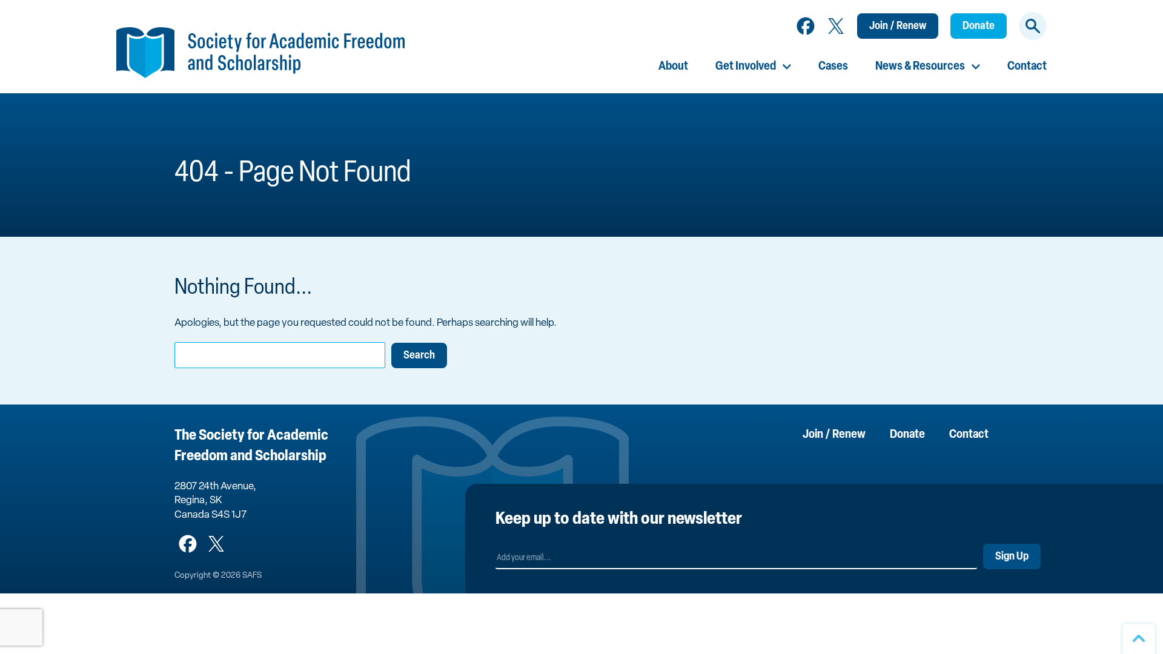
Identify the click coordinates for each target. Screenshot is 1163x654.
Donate (979, 26)
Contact (1027, 67)
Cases (833, 67)
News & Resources (920, 67)
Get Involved (745, 67)
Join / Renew (897, 26)
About (673, 67)
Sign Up (1012, 557)
